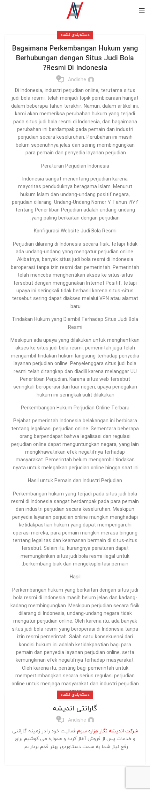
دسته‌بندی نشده (75, 35)
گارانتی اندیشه (75, 709)
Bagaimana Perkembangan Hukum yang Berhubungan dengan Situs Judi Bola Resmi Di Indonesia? (75, 58)
